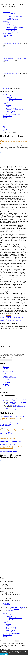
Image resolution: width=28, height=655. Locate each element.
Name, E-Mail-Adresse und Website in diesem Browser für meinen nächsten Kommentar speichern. (12, 355)
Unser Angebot (10, 13)
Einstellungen (4, 654)
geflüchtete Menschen (9, 377)
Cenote (16, 609)
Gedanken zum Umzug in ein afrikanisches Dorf (14, 28)
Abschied (6, 367)
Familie (5, 373)
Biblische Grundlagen (15, 16)
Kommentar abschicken (6, 360)
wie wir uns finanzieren (13, 32)
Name (2, 344)
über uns (5, 21)
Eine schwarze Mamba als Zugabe (13, 441)
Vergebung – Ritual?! (11, 320)
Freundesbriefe (7, 35)
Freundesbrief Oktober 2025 (11, 44)
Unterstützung (10, 30)
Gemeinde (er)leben (12, 19)
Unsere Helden (6, 433)
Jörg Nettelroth (4, 141)
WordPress (10, 610)
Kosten (11, 18)
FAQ (4, 374)
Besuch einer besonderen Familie (17, 410)
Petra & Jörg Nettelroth (7, 2)
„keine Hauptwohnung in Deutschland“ (10, 424)
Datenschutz (6, 604)
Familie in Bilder (7, 33)
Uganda (2, 140)
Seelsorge (9, 15)
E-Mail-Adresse (5, 347)
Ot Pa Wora (6, 382)
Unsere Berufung (11, 26)
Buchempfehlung (8, 370)
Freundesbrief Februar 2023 (11, 73)
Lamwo (5, 381)
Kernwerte (9, 24)
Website (2, 351)
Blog (4, 36)
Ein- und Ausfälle (8, 371)
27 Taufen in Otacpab (8, 451)
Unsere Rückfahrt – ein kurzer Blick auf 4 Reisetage (14, 399)
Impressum (6, 603)
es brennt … (6, 88)
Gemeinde (6, 379)
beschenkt (6, 368)
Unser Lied (6, 385)
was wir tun (6, 12)
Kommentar (4, 331)
